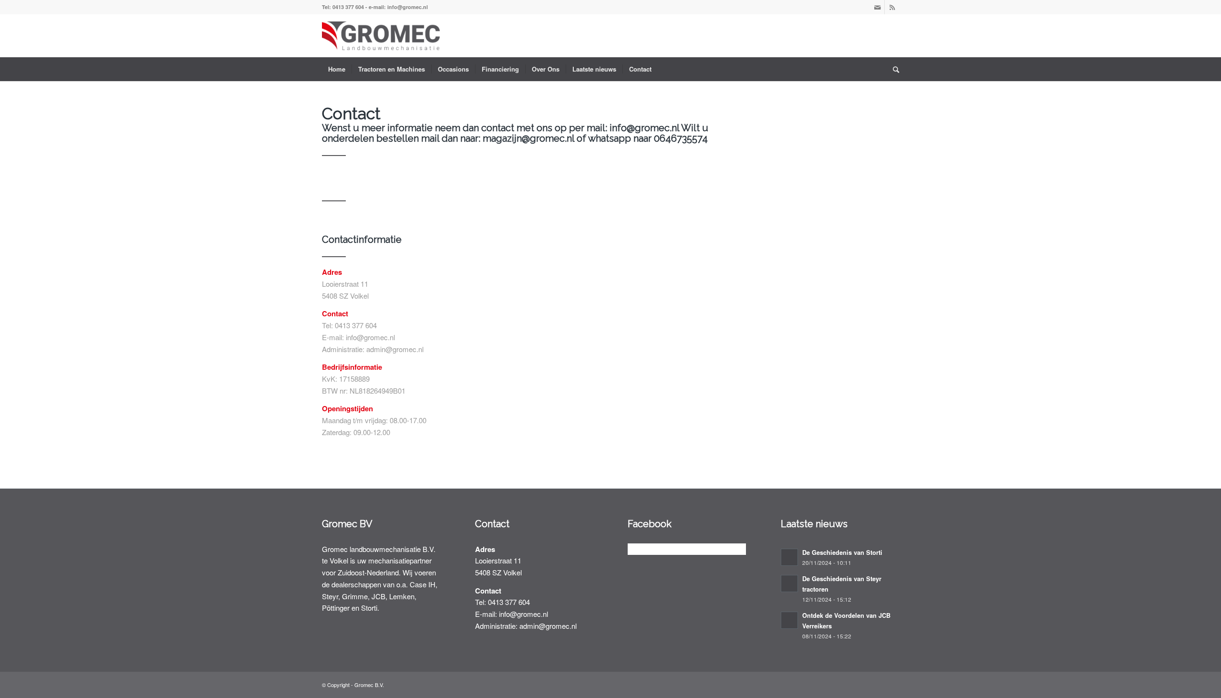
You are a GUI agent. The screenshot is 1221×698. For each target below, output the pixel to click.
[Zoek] (893, 69)
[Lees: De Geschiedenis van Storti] (789, 557)
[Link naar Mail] (877, 7)
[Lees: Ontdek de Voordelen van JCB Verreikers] (789, 620)
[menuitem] (337, 69)
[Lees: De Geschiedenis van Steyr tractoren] (789, 583)
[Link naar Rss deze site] (892, 7)
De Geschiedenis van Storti (842, 552)
